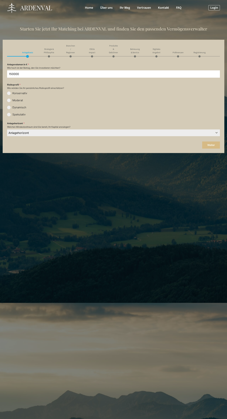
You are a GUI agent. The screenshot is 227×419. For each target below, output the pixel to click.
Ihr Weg (125, 7)
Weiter (211, 144)
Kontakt (163, 7)
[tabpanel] (113, 99)
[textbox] (110, 132)
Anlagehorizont (16, 123)
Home (89, 7)
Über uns (106, 7)
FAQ (178, 7)
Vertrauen (144, 7)
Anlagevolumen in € (18, 64)
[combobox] (113, 132)
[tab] (27, 54)
